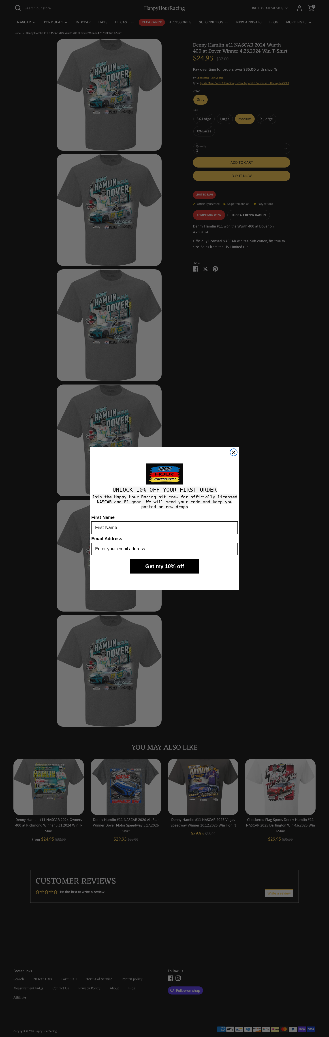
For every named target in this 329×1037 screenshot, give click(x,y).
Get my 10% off (164, 566)
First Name (103, 517)
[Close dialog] (233, 452)
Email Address (106, 538)
